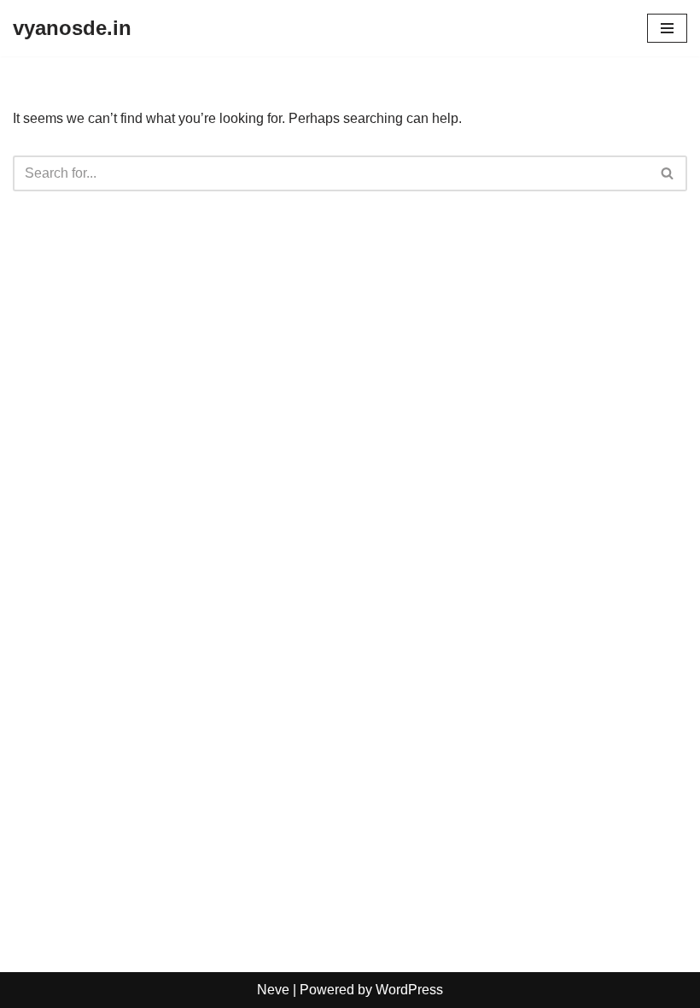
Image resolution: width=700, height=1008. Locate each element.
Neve (273, 989)
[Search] (668, 173)
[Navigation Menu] (667, 28)
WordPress (409, 989)
